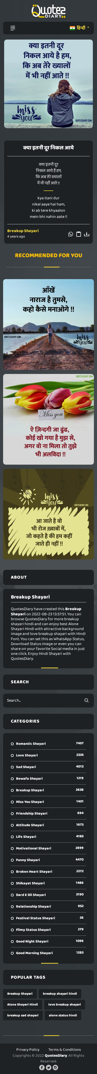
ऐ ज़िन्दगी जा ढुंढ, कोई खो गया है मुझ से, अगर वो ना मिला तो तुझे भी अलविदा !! (48, 419)
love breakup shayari (64, 1004)
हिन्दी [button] (81, 28)
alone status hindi (63, 1015)
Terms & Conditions (64, 1050)
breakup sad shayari (23, 1015)
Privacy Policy (27, 1050)
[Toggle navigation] (12, 28)
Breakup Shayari (23, 231)
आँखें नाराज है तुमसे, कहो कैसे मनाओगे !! (48, 324)
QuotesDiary (56, 1056)
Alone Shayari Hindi (22, 1004)
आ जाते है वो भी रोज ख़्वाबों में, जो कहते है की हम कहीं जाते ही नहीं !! (48, 514)
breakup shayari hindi (60, 993)
